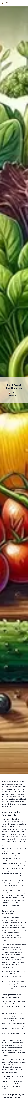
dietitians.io (14, 393)
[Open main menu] (25, 3)
